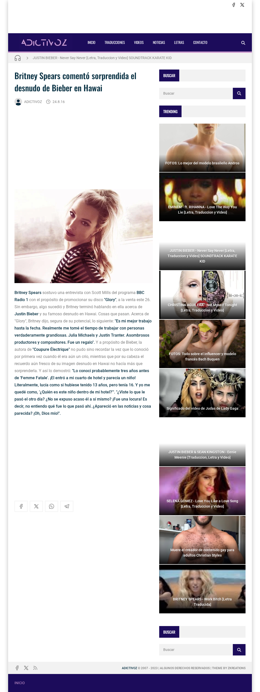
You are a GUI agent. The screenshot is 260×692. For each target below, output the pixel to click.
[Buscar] (243, 42)
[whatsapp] (51, 506)
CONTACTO (200, 42)
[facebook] (233, 5)
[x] (242, 5)
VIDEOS (139, 42)
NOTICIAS (159, 42)
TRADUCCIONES (115, 42)
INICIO (91, 42)
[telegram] (66, 506)
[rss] (35, 667)
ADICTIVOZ (33, 102)
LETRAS (179, 42)
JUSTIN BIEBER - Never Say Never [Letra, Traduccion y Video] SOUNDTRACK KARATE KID (102, 58)
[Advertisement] (130, 20)
